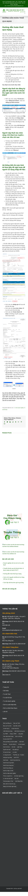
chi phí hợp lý (6, 728)
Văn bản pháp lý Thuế (8, 781)
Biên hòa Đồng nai (7, 723)
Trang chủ (6, 687)
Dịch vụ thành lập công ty (10, 708)
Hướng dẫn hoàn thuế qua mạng (12, 573)
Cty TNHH (5, 733)
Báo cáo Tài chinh (7, 725)
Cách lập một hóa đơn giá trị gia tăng (13, 582)
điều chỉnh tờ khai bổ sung (9, 783)
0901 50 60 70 (13, 643)
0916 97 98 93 (18, 3)
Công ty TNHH (13, 733)
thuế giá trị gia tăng (7, 757)
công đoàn (20, 733)
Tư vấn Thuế (6, 694)
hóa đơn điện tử (12, 744)
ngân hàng (19, 747)
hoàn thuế (21, 741)
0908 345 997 (22, 643)
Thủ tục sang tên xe (7, 776)
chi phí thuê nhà (15, 728)
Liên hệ (5, 711)
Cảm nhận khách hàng (8, 736)
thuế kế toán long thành (8, 762)
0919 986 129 (6, 625)
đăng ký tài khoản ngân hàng (9, 786)
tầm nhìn (17, 778)
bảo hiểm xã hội (17, 725)
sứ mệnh (15, 752)
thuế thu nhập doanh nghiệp (9, 773)
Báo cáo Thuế (16, 723)
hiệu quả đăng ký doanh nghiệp (10, 741)
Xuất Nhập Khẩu (18, 781)
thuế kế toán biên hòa (15, 760)
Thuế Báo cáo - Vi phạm (18, 754)
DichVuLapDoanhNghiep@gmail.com (15, 5)
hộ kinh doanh (21, 744)
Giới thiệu (6, 690)
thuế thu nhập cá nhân (8, 770)
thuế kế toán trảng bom (8, 765)
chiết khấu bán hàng (7, 731)
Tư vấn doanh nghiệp (19, 407)
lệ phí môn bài (6, 747)
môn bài (13, 747)
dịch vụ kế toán (18, 736)
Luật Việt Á (19, 888)
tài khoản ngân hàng (18, 776)
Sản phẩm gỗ (15, 749)
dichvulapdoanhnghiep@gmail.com (12, 630)
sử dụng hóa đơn (7, 754)
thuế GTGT (16, 757)
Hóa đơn (5, 744)
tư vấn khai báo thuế (8, 778)
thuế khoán (5, 760)
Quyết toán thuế (6, 749)
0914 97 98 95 (22, 671)
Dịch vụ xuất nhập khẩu (9, 704)
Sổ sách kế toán (7, 752)
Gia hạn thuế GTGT (7, 739)
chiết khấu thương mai (19, 731)
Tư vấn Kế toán (7, 697)
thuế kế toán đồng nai (8, 768)
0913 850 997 (13, 671)
